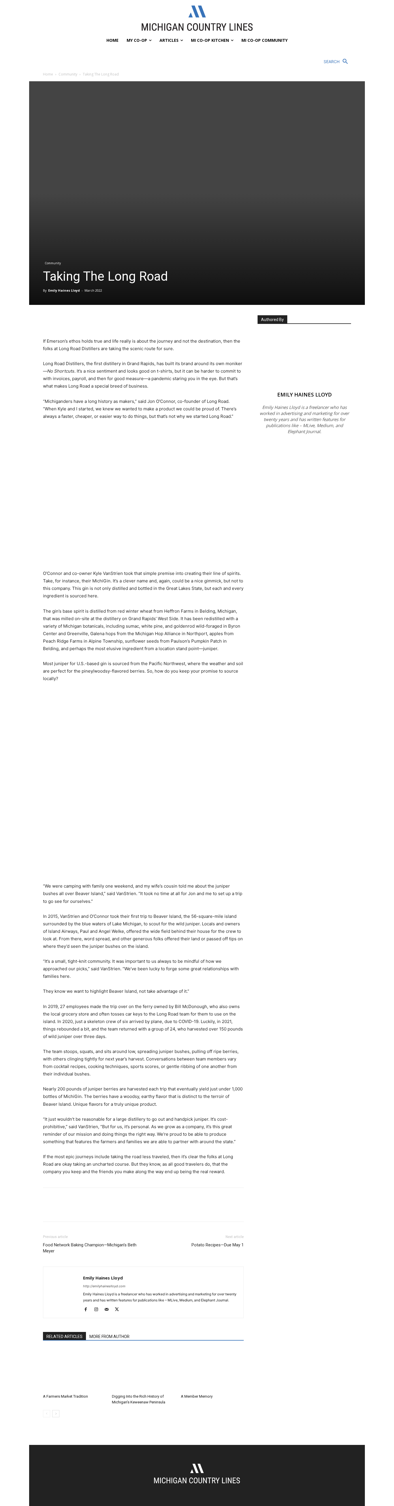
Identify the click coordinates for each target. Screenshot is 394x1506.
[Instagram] (98, 1309)
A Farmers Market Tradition (65, 1396)
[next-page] (55, 1413)
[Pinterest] (75, 321)
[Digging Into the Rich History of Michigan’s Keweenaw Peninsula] (143, 1370)
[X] (62, 321)
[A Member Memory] (212, 1370)
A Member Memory (197, 1396)
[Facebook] (49, 321)
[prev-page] (46, 1413)
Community (68, 74)
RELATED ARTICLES (64, 1336)
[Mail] (108, 1309)
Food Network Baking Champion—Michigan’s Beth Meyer (89, 1248)
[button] (337, 61)
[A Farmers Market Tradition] (74, 1370)
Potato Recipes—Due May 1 (218, 1245)
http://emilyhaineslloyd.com (104, 1286)
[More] (102, 321)
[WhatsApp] (88, 321)
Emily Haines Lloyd (64, 290)
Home (48, 74)
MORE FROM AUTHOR (109, 1336)
